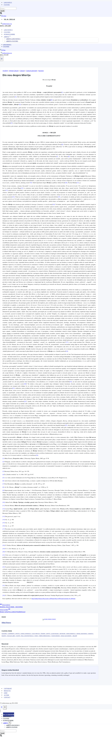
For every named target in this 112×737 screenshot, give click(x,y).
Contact (7, 697)
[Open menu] (1, 58)
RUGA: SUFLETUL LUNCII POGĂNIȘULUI (12, 611)
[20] (25, 384)
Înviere (43, 633)
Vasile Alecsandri (66, 636)
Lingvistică (8, 2)
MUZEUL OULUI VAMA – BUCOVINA (11, 606)
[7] (57, 156)
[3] (51, 100)
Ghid (5, 693)
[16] (54, 204)
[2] (15, 97)
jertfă (48, 633)
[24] (37, 455)
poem (36, 636)
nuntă (18, 636)
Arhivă (5, 723)
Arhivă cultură (11, 727)
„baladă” (74, 636)
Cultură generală (31, 71)
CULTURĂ (7, 32)
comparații (11, 633)
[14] (13, 197)
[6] (62, 144)
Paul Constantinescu (27, 636)
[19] (70, 382)
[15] (59, 197)
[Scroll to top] (1, 707)
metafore (62, 633)
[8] (69, 156)
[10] (66, 183)
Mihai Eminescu (70, 633)
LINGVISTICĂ (8, 30)
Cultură (7, 5)
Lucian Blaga (55, 633)
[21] (13, 388)
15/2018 (5, 71)
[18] (67, 351)
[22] (25, 401)
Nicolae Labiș (11, 636)
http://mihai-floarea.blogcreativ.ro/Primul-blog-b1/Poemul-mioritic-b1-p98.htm (53, 598)
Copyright (8, 688)
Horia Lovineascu (26, 633)
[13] (6, 190)
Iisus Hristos (36, 633)
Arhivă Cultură (12, 41)
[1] (62, 92)
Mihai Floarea (6, 622)
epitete (18, 633)
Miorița (90, 633)
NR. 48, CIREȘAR (9, 19)
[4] (20, 104)
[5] (11, 123)
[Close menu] (0, 711)
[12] (22, 188)
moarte (4, 636)
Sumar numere (8, 720)
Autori (6, 695)
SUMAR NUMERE (9, 34)
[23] (66, 425)
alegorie (4, 633)
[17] (67, 342)
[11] (78, 183)
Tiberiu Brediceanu (44, 636)
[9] (31, 183)
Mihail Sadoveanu (82, 633)
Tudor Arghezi (55, 636)
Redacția (7, 691)
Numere (41, 71)
